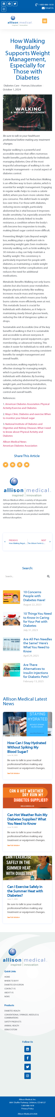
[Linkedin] (3, 3)
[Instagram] (3, 9)
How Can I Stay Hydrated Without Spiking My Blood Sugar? (26, 747)
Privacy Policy (27, 1109)
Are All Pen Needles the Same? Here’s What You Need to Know (37, 645)
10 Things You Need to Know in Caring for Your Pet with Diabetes (37, 620)
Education (36, 85)
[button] (44, 20)
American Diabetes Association (20, 445)
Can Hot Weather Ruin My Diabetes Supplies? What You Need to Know (27, 819)
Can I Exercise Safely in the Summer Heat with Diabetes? (25, 891)
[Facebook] (9, 3)
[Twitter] (15, 3)
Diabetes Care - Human (17, 85)
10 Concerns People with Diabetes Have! (34, 596)
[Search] (48, 576)
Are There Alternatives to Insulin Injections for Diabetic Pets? (36, 671)
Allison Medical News (14, 441)
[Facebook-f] (27, 1058)
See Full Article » (13, 773)
